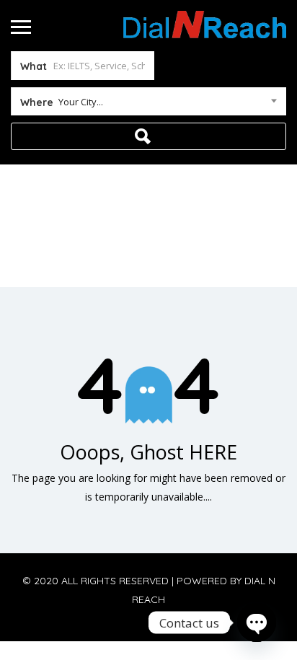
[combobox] (148, 104)
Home (116, 242)
